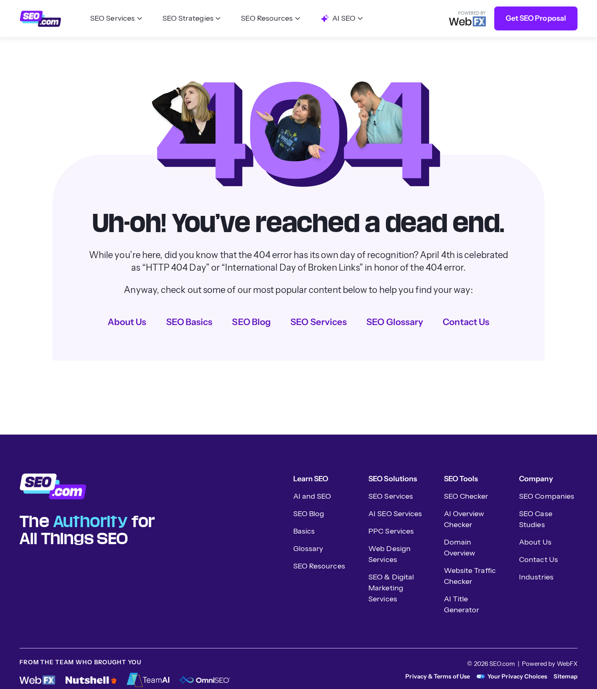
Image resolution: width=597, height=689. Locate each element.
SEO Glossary (394, 322)
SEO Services (318, 322)
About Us (127, 322)
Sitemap (566, 676)
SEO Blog (251, 322)
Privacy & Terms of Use (437, 676)
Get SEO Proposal (536, 18)
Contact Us (466, 322)
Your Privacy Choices (517, 676)
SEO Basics (189, 322)
